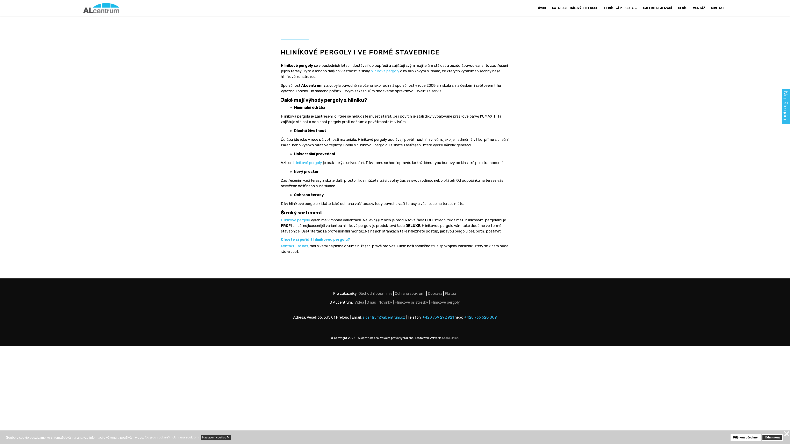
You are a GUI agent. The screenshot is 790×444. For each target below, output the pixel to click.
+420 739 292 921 (438, 317)
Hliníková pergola (619, 8)
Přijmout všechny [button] (745, 437)
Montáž (699, 8)
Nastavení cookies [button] (215, 437)
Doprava (435, 293)
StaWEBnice (450, 338)
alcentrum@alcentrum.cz (384, 317)
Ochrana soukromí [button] (185, 437)
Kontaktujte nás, (295, 246)
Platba (450, 293)
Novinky (385, 302)
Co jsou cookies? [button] (157, 437)
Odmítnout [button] (772, 437)
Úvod (542, 8)
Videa (359, 302)
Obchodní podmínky (375, 293)
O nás (371, 302)
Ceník (682, 8)
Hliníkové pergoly (295, 220)
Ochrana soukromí (410, 293)
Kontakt (718, 8)
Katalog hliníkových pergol (575, 8)
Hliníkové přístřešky (411, 302)
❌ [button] (787, 434)
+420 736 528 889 (480, 317)
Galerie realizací (657, 8)
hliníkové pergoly (385, 71)
